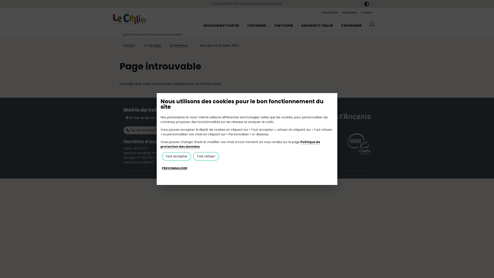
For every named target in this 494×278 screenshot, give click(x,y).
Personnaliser (174, 168)
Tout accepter (176, 156)
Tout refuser (206, 156)
